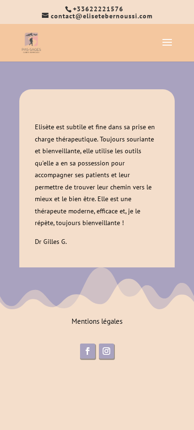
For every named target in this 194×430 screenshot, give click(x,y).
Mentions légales (97, 321)
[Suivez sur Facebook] (87, 351)
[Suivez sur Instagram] (106, 351)
